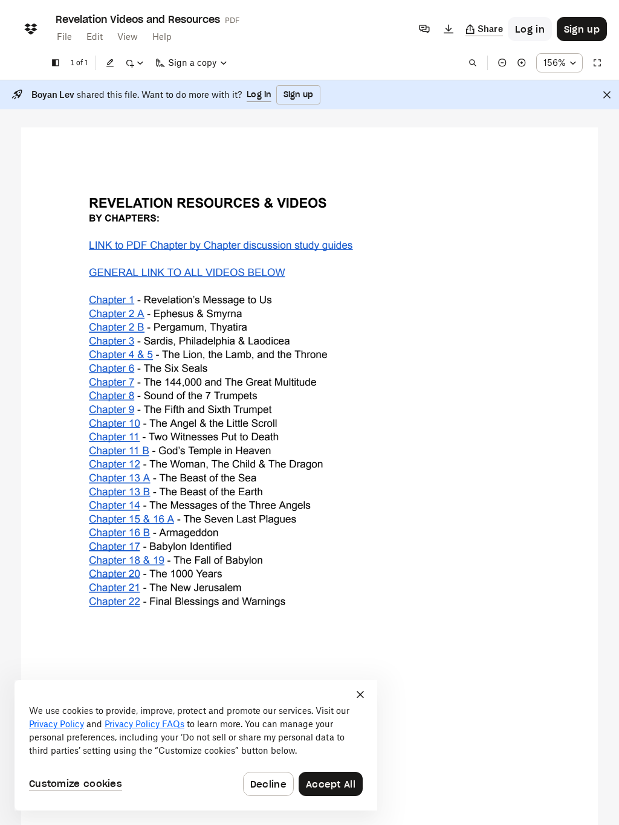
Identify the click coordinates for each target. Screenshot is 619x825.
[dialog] (196, 745)
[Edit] (110, 62)
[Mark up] (134, 62)
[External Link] (220, 245)
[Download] (448, 29)
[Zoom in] (521, 62)
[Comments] (424, 29)
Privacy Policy (56, 724)
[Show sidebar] (55, 62)
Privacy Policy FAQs (144, 724)
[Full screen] (597, 62)
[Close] (607, 94)
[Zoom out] (502, 62)
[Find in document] (472, 62)
